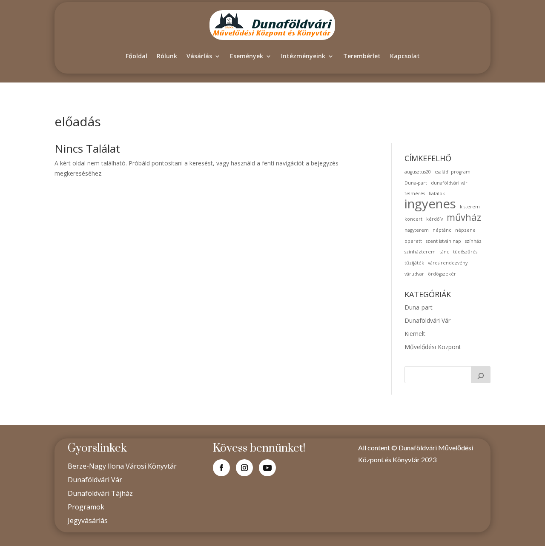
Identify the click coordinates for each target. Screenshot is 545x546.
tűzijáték (414, 263)
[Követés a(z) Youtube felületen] (267, 467)
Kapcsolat (405, 56)
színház (473, 241)
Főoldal (136, 56)
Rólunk (167, 56)
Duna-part (415, 183)
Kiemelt (414, 334)
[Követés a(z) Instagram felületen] (244, 467)
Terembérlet (362, 56)
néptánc (442, 230)
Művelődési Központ (432, 347)
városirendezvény (448, 263)
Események (246, 56)
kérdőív (434, 219)
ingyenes (430, 204)
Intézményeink (303, 56)
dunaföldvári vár (449, 183)
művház (464, 217)
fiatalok (437, 193)
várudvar (414, 274)
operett (413, 241)
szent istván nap (443, 241)
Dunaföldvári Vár (427, 320)
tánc (444, 252)
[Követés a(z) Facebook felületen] (221, 467)
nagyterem (416, 230)
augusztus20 (417, 172)
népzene (465, 230)
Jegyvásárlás (88, 520)
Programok (86, 507)
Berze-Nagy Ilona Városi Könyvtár (122, 466)
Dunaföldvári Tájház (100, 493)
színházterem (420, 252)
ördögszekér (442, 274)
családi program (452, 172)
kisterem (470, 207)
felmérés (414, 193)
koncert (413, 219)
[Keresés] (480, 374)
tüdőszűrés (465, 252)
